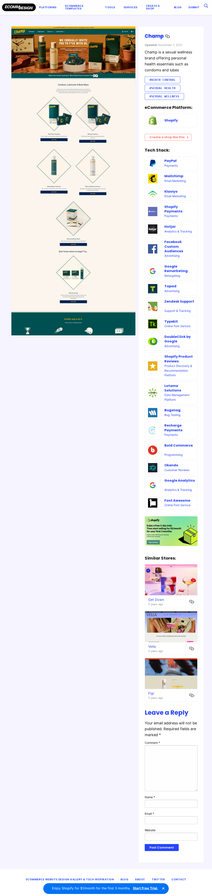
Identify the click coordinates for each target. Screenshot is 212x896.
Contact (178, 879)
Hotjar (170, 226)
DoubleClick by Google (177, 339)
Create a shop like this (167, 137)
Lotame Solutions (172, 388)
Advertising (172, 255)
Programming (173, 454)
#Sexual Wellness (164, 96)
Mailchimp (173, 176)
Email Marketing (175, 181)
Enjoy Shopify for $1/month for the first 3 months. (105, 888)
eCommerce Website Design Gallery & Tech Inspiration (70, 879)
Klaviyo (171, 191)
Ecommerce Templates (74, 7)
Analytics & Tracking (178, 231)
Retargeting (172, 275)
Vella (152, 646)
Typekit (171, 321)
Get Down (156, 600)
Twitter (158, 879)
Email (149, 813)
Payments (171, 165)
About (140, 879)
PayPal (170, 160)
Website (150, 830)
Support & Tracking (177, 310)
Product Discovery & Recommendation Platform (178, 370)
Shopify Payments (173, 209)
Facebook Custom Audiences (173, 246)
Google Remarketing (176, 268)
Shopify (171, 120)
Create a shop (153, 7)
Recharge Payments (173, 427)
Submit (194, 7)
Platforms (48, 7)
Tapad (170, 286)
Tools (110, 7)
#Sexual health (162, 88)
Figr (151, 693)
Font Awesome (177, 500)
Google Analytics (179, 480)
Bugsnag (172, 410)
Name (150, 797)
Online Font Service (177, 326)
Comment (152, 742)
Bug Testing (172, 415)
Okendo (171, 465)
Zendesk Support (179, 301)
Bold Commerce (178, 445)
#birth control (162, 79)
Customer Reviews (176, 470)
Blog (178, 7)
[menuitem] (49, 7)
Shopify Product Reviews (178, 358)
